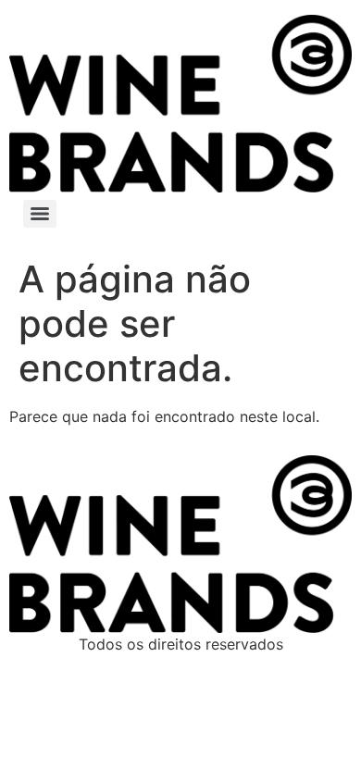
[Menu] (39, 214)
